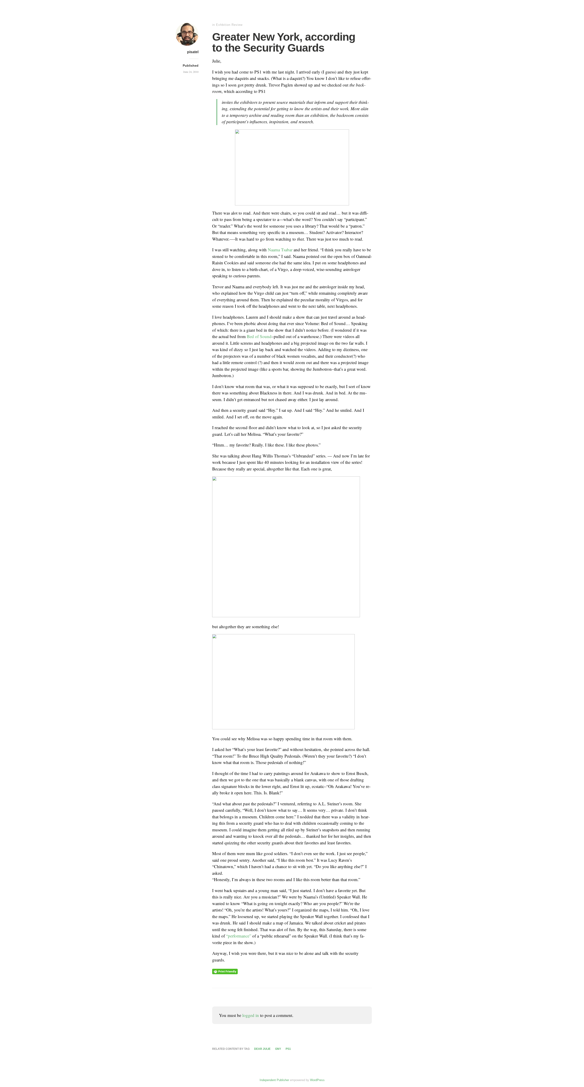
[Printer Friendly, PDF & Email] (225, 971)
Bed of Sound (259, 336)
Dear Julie (262, 1048)
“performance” (238, 936)
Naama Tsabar (281, 249)
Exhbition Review (229, 24)
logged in (250, 1015)
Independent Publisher (274, 1080)
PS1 (288, 1048)
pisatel (192, 52)
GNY (278, 1048)
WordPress (317, 1080)
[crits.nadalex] (187, 46)
